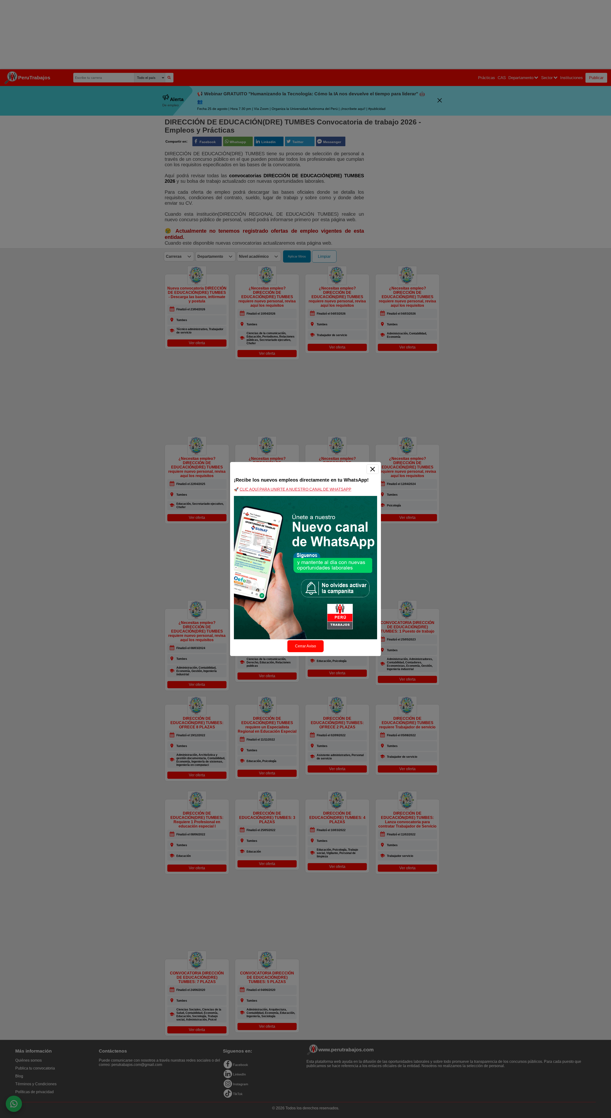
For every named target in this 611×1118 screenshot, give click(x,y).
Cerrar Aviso (305, 646)
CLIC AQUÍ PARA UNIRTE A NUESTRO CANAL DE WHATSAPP (295, 489)
